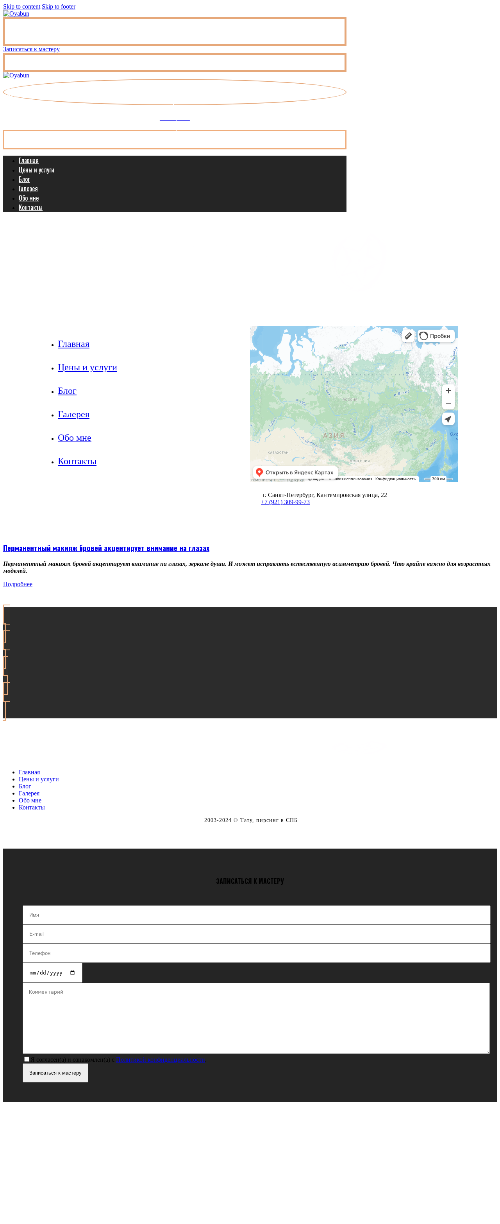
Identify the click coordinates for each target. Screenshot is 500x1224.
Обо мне (29, 198)
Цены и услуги (36, 169)
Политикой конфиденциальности (160, 1059)
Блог (24, 179)
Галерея (28, 188)
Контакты (31, 207)
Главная (29, 160)
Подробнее (17, 584)
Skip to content (21, 6)
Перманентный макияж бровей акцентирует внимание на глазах (106, 547)
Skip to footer (58, 6)
